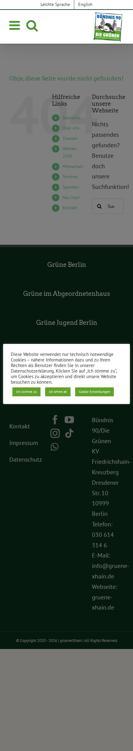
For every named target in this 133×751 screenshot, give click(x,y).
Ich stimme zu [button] (26, 392)
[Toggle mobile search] (32, 25)
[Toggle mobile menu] (15, 25)
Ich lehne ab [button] (58, 392)
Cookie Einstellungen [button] (94, 392)
